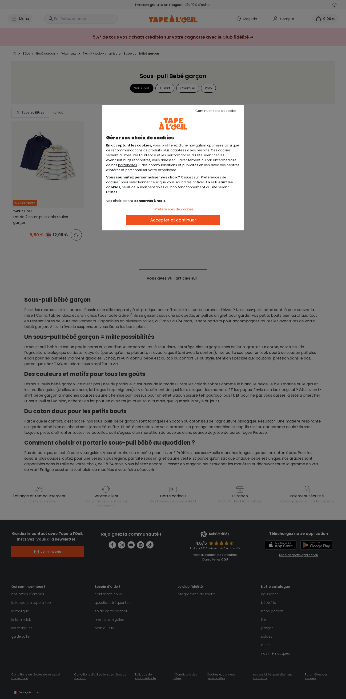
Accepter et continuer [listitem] (173, 220)
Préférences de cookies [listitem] (174, 209)
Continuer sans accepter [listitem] (216, 110)
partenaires (127, 165)
